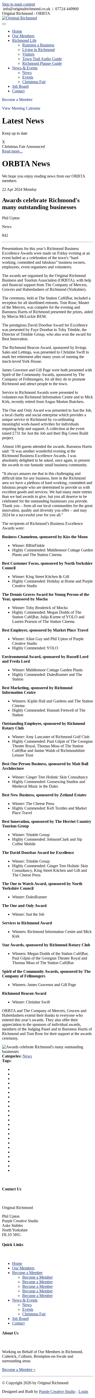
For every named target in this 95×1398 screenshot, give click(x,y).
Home (17, 31)
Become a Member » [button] (18, 1369)
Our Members (23, 36)
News (27, 72)
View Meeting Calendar (21, 108)
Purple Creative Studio (57, 1391)
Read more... (12, 151)
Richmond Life (24, 40)
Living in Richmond (38, 49)
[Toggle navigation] (4, 24)
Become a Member (17, 99)
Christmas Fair (34, 82)
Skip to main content (18, 4)
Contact (18, 91)
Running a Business (38, 45)
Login (83, 1391)
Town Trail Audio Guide (42, 59)
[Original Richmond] (19, 18)
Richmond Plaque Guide (42, 63)
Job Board (20, 86)
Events (27, 77)
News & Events (24, 68)
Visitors (28, 54)
